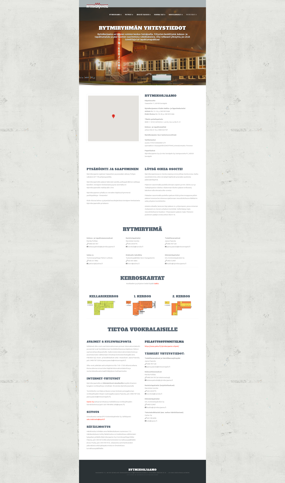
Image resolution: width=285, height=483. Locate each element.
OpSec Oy (90, 402)
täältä (156, 283)
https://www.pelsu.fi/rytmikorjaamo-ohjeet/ (162, 346)
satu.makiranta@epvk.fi (96, 419)
